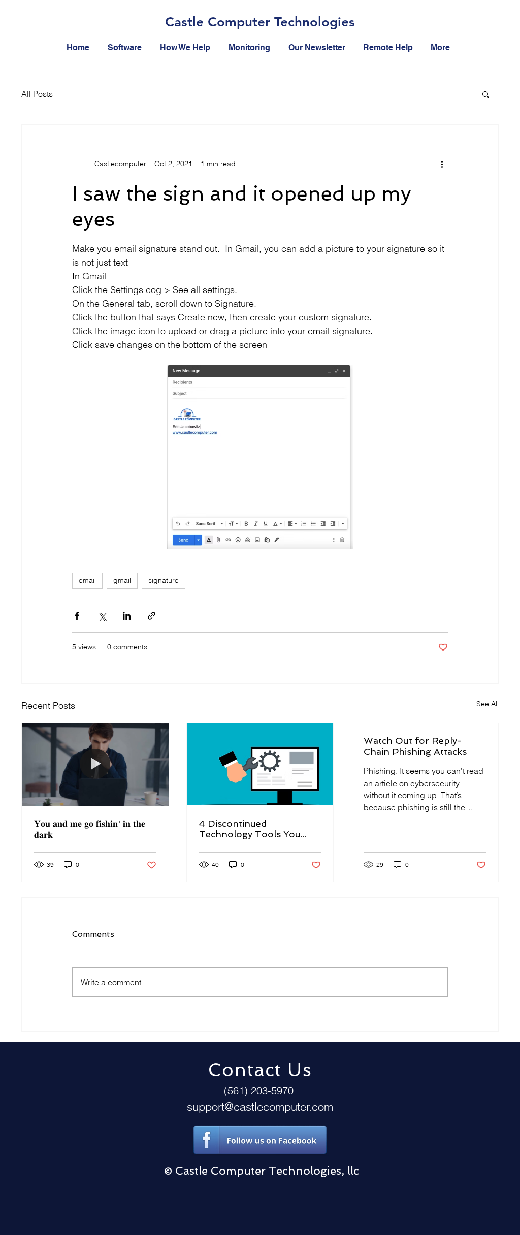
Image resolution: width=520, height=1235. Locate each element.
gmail (122, 580)
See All (487, 703)
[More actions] (442, 163)
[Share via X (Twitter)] (102, 616)
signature (163, 580)
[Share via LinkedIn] (127, 616)
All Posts (37, 94)
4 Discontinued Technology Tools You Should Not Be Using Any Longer (256, 828)
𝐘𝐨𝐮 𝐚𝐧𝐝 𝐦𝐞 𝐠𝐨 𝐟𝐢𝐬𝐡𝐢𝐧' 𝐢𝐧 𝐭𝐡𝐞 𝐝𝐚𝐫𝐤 (89, 829)
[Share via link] (151, 616)
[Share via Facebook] (77, 616)
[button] (486, 94)
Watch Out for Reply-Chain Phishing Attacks (415, 746)
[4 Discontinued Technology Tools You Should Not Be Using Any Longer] (260, 764)
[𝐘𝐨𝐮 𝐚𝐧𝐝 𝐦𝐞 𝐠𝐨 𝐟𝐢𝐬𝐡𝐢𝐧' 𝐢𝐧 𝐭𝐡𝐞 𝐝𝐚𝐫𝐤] (95, 764)
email (87, 580)
